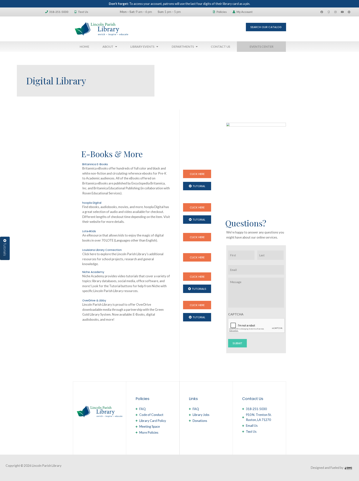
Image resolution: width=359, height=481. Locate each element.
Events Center (261, 46)
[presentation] (256, 325)
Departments (183, 46)
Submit (237, 343)
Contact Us (220, 46)
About (107, 46)
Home (84, 46)
